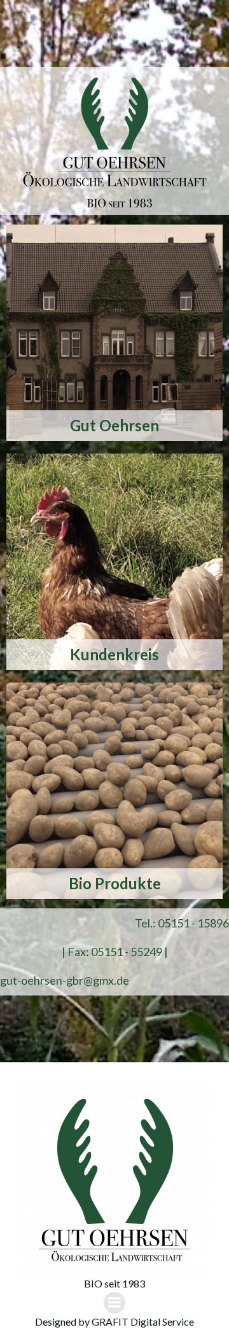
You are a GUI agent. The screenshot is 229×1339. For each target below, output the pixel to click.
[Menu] (114, 1303)
